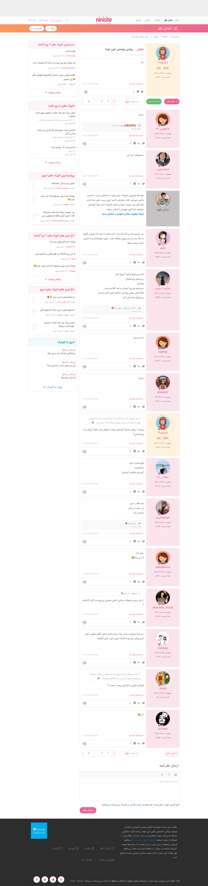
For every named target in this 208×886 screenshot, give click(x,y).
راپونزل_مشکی (63, 314)
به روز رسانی (171, 753)
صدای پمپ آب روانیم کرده (63, 147)
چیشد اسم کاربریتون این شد (62, 242)
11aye (73, 258)
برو (127, 101)
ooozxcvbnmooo (61, 220)
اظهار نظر (171, 102)
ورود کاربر (43, 20)
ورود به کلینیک (54, 387)
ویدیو (138, 20)
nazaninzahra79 (68, 68)
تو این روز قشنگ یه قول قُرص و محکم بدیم (55, 254)
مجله (177, 20)
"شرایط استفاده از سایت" (144, 840)
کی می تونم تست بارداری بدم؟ (61, 366)
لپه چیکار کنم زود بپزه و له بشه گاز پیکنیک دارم (54, 63)
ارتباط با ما (87, 860)
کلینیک (157, 20)
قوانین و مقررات (106, 860)
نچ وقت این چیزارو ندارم (62, 137)
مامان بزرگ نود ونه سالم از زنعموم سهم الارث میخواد (55, 114)
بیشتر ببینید (54, 92)
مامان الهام (163, 209)
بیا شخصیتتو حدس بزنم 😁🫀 (61, 297)
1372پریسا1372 (62, 188)
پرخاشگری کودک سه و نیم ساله (61, 353)
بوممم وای (70, 51)
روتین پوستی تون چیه (119, 49)
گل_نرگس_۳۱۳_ (62, 302)
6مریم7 (72, 84)
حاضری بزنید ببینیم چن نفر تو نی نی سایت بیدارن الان (56, 132)
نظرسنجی (37, 28)
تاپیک (52, 28)
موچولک (66, 204)
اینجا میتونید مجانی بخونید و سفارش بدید (123, 214)
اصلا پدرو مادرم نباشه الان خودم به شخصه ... (54, 120)
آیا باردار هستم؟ (68, 378)
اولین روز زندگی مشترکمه (63, 183)
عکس (147, 20)
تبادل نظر (168, 20)
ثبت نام (31, 20)
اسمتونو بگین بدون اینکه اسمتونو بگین (57, 310)
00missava (70, 55)
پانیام (67, 331)
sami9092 (70, 246)
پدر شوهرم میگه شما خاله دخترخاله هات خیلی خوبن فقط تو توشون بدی (58, 214)
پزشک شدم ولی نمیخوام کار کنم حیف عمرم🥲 (57, 198)
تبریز (70, 151)
